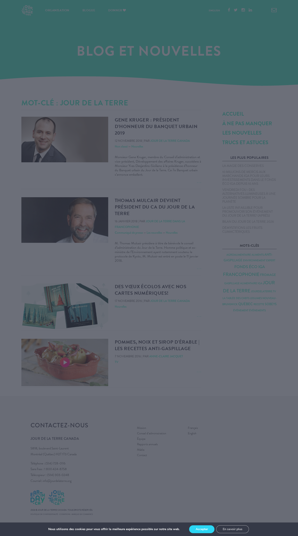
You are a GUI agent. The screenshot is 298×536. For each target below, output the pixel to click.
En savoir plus (232, 529)
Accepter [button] (202, 529)
